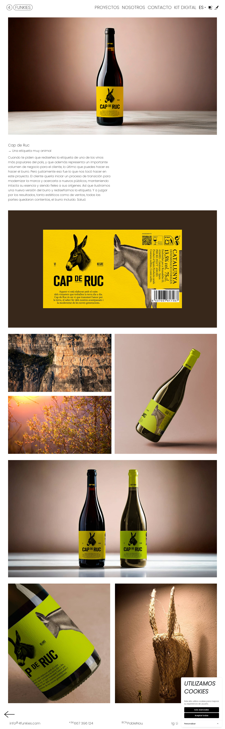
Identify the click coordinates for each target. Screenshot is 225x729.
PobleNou (132, 723)
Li (177, 723)
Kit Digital (185, 7)
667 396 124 (81, 723)
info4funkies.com (25, 723)
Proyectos (107, 7)
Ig (172, 723)
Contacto (160, 7)
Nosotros (133, 7)
